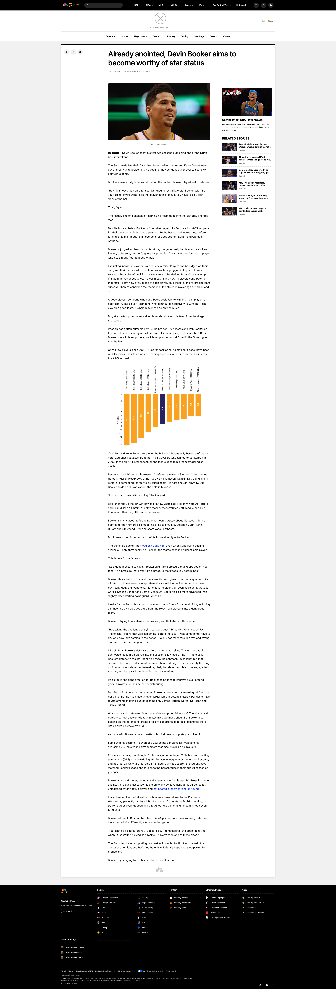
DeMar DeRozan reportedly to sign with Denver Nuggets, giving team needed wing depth (255, 171)
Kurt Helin (242, 150)
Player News (140, 36)
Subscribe (66, 911)
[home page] (71, 5)
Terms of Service (171, 971)
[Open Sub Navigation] (140, 5)
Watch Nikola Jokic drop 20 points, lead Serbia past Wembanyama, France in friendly (255, 209)
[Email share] (80, 52)
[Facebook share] (66, 52)
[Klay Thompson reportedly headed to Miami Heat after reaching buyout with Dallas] (229, 185)
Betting (184, 36)
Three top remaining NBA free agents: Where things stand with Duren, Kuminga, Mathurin (255, 158)
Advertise (64, 971)
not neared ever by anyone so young (176, 788)
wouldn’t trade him (153, 545)
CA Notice (160, 971)
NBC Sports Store (101, 971)
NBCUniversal (75, 975)
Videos (226, 36)
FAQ (91, 971)
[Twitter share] (73, 52)
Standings (199, 36)
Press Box (111, 971)
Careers (71, 971)
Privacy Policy (131, 971)
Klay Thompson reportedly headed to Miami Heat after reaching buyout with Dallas (252, 184)
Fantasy (171, 36)
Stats (212, 36)
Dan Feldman (115, 71)
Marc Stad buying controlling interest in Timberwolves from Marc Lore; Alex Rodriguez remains (253, 197)
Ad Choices (121, 971)
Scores (124, 36)
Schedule (110, 36)
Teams (156, 36)
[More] (256, 5)
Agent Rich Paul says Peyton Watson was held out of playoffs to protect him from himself (255, 145)
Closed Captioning (82, 971)
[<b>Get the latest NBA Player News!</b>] (247, 102)
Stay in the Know (68, 901)
